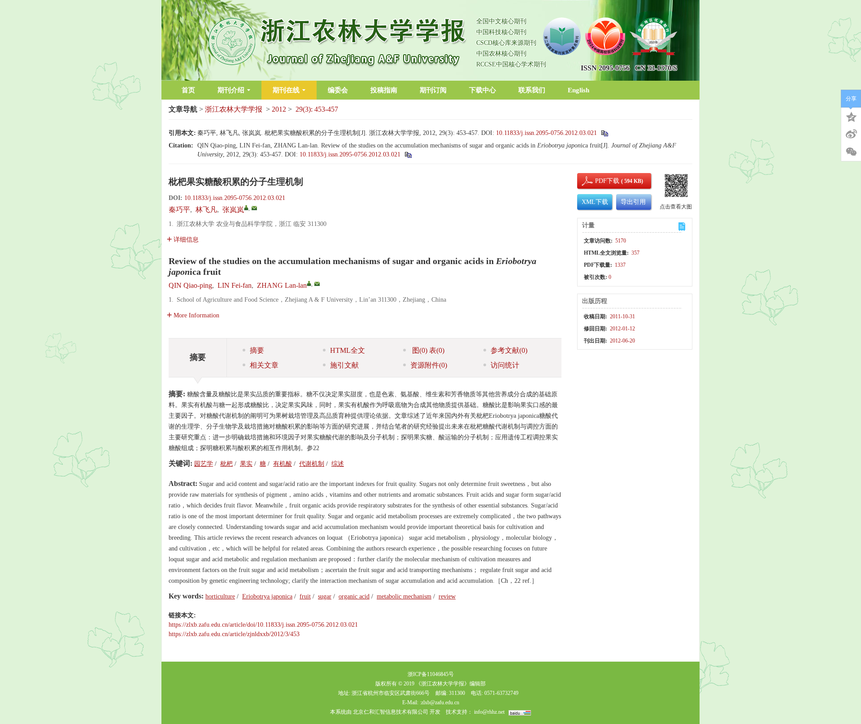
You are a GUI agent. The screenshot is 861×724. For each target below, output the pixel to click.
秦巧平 (179, 209)
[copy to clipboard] (407, 154)
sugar (324, 596)
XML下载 (595, 202)
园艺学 (203, 463)
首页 (188, 90)
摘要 (257, 350)
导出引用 (633, 202)
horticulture (220, 596)
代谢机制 (311, 463)
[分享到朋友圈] (851, 151)
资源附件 (428, 365)
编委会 (338, 90)
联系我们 (531, 90)
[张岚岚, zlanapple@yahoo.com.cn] (246, 207)
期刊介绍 (230, 90)
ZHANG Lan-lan (282, 285)
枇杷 (226, 463)
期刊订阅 (433, 90)
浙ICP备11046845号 (431, 674)
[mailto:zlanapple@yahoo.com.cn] (254, 208)
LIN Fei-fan (234, 285)
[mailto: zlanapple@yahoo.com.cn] (317, 284)
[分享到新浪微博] (851, 134)
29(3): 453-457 (317, 109)
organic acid (354, 596)
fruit (305, 596)
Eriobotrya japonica (267, 596)
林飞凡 (206, 209)
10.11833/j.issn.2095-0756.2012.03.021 (546, 133)
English (578, 90)
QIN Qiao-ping (190, 285)
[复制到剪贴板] (604, 133)
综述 (337, 463)
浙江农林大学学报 (233, 109)
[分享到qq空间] (851, 116)
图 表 (427, 350)
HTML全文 (347, 350)
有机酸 (282, 463)
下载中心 (482, 90)
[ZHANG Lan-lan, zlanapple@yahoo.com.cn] (309, 283)
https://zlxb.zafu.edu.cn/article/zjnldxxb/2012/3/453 (234, 634)
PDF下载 (599, 181)
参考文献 (509, 350)
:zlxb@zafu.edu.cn (439, 702)
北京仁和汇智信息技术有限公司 (390, 712)
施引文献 (344, 365)
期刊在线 (286, 90)
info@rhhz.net (489, 712)
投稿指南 (383, 90)
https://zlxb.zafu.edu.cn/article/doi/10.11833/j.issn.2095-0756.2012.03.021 (263, 624)
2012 (279, 109)
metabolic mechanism (404, 596)
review (447, 596)
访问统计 (505, 365)
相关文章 (264, 365)
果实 (246, 463)
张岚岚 (233, 209)
